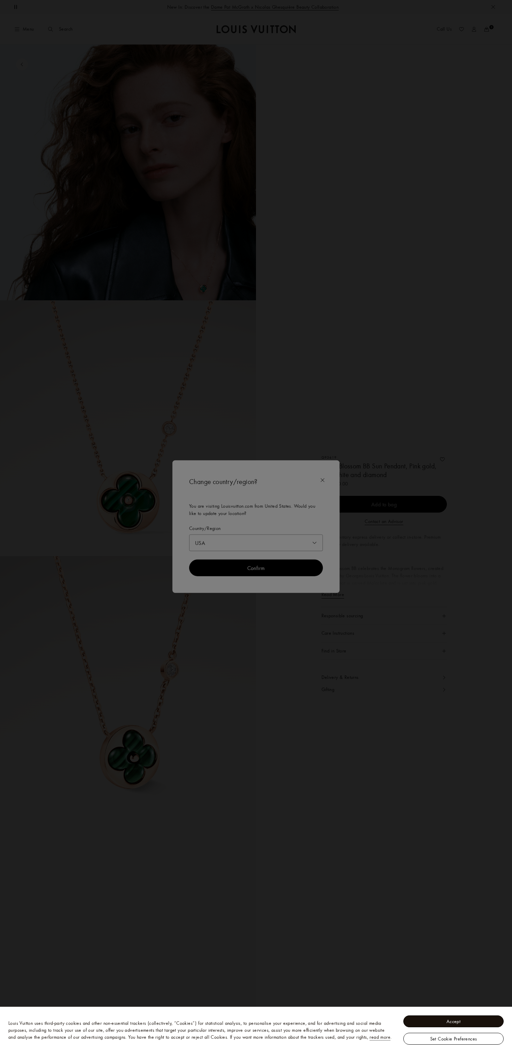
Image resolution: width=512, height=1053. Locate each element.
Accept (453, 1021)
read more (380, 1037)
